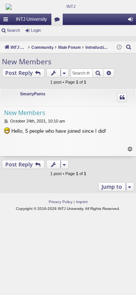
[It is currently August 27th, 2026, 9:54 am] (119, 47)
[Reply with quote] (122, 97)
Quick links (7, 21)
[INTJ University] (68, 7)
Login (36, 30)
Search (13, 30)
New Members (26, 62)
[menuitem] (128, 47)
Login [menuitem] (132, 21)
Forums (58, 21)
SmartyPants (32, 94)
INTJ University (31, 19)
